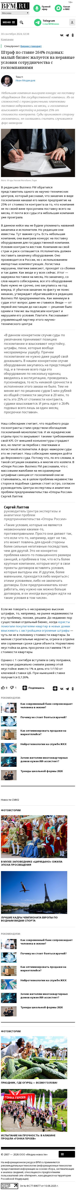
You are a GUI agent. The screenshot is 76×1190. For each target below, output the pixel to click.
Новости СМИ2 (10, 799)
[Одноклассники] (72, 35)
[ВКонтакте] (61, 35)
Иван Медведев (25, 80)
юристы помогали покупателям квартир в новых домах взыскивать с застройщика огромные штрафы (35, 626)
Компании (7, 39)
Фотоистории (11, 810)
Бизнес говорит (31, 46)
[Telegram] (67, 35)
